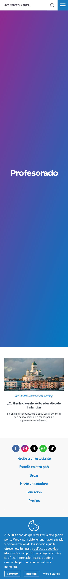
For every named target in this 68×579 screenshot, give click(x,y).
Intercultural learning (41, 396)
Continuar (12, 573)
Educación (34, 492)
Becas (34, 475)
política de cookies (45, 548)
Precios (34, 500)
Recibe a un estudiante (34, 458)
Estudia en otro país (34, 466)
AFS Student (21, 396)
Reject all (31, 573)
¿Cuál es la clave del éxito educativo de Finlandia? (34, 405)
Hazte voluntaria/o (34, 483)
